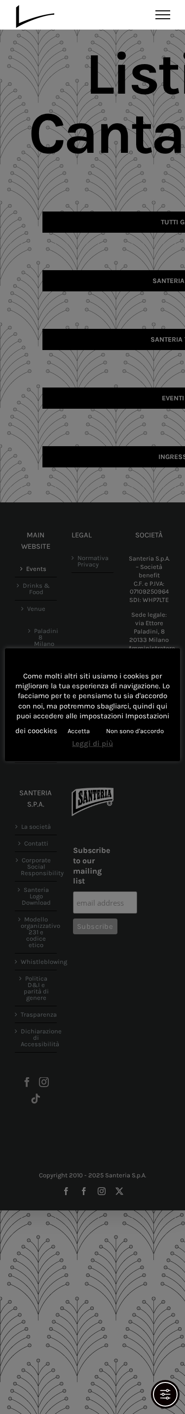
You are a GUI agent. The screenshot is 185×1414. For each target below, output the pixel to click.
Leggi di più (92, 743)
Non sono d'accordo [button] (135, 731)
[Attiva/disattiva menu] (163, 14)
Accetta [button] (79, 731)
